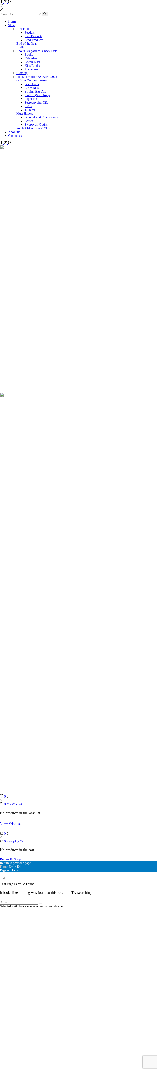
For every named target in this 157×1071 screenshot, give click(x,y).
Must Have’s (24, 113)
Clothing (22, 73)
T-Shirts (30, 110)
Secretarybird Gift (36, 102)
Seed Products (34, 40)
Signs (28, 106)
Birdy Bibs (32, 87)
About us (14, 132)
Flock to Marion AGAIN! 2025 (36, 76)
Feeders (30, 32)
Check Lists (32, 62)
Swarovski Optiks (36, 124)
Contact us (15, 135)
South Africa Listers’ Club (33, 128)
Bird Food (23, 29)
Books (29, 54)
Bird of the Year (26, 43)
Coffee (29, 121)
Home (12, 21)
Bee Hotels (32, 84)
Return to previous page (15, 863)
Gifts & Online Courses (31, 80)
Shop (11, 25)
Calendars (31, 58)
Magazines (31, 69)
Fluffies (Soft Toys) (37, 95)
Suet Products (33, 36)
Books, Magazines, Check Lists (36, 51)
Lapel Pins (31, 99)
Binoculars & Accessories (41, 117)
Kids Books (32, 65)
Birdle (20, 47)
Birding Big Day (35, 91)
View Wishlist (10, 823)
